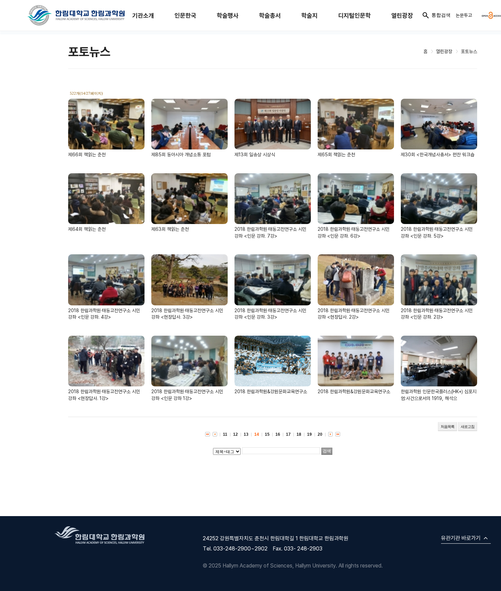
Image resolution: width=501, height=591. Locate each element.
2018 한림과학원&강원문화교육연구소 (270, 391)
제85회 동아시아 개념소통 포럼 (181, 154)
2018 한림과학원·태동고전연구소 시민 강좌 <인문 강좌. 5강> (437, 232)
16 (277, 434)
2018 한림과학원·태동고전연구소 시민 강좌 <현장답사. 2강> (354, 313)
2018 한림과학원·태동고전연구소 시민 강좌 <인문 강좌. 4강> (104, 313)
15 (267, 434)
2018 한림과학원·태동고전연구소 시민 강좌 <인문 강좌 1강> (187, 394)
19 (309, 434)
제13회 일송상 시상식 (254, 154)
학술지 (309, 15)
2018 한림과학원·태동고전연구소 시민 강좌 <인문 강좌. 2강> (437, 313)
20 (320, 434)
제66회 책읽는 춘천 (87, 154)
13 (246, 434)
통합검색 (441, 15)
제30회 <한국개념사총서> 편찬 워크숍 (437, 154)
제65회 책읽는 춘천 (336, 154)
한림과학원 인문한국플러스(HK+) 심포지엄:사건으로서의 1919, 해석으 (438, 394)
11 (225, 434)
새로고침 (467, 427)
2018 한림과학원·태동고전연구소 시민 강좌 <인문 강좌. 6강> (354, 232)
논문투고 (464, 15)
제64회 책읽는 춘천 (87, 229)
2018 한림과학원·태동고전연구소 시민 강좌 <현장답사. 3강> (187, 313)
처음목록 (447, 427)
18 (299, 434)
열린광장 (402, 15)
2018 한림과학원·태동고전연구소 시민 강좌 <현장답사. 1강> (104, 394)
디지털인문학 (354, 15)
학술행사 (228, 15)
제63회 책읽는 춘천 (170, 229)
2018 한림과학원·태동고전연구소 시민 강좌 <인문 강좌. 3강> (270, 313)
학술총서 (270, 15)
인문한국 (185, 15)
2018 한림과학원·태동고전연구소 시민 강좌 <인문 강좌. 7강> (270, 232)
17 (288, 434)
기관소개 (143, 15)
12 (235, 434)
